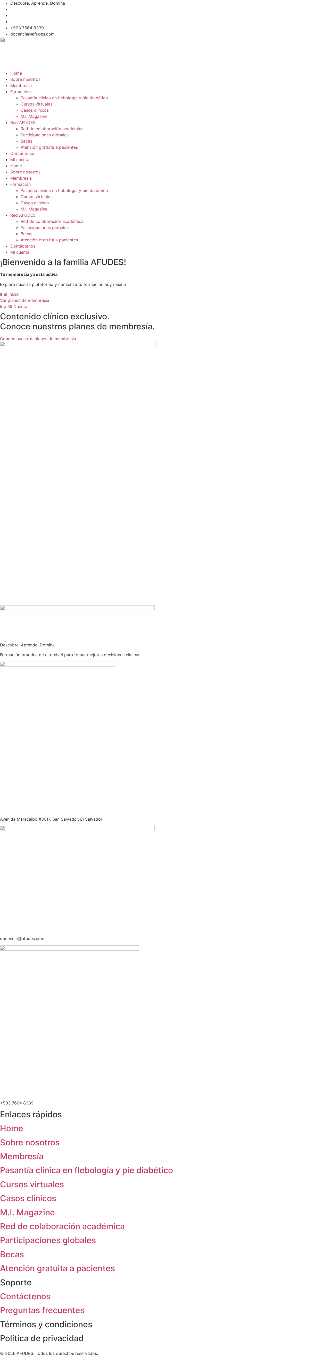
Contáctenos (22, 153)
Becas (26, 141)
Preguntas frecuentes (42, 1310)
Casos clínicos (35, 110)
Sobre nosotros (25, 79)
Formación (20, 91)
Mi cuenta (19, 159)
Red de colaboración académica (52, 128)
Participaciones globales (45, 134)
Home (16, 73)
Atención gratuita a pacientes (49, 147)
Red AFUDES (23, 122)
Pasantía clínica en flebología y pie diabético (64, 97)
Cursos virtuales (36, 104)
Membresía (21, 85)
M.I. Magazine (34, 116)
